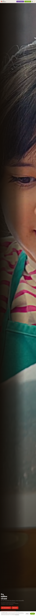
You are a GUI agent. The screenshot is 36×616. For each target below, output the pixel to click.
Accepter (32, 613)
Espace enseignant (20, 1)
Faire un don (15, 607)
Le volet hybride (27, 1)
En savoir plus (17, 614)
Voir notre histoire (7, 607)
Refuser (27, 613)
